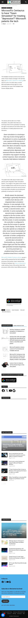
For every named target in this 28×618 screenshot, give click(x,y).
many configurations (20, 263)
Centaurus (8, 310)
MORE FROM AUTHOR (19, 325)
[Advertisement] (14, 40)
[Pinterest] (14, 56)
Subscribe (5, 601)
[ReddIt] (24, 56)
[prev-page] (2, 370)
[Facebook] (7, 56)
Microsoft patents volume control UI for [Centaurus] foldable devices (17, 348)
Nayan (4, 23)
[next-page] (5, 483)
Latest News (8, 5)
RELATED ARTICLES (7, 325)
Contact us (9, 613)
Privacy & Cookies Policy (7, 612)
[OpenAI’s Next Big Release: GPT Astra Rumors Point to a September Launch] (4, 550)
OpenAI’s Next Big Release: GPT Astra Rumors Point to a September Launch (17, 550)
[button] (26, 2)
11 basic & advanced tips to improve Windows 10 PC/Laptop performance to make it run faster (17, 471)
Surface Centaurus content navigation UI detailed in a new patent (17, 331)
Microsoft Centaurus (6, 311)
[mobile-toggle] (2, 2)
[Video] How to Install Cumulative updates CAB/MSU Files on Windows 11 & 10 (13, 446)
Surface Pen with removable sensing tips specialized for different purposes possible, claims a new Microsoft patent (17, 340)
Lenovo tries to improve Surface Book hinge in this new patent (17, 364)
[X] (11, 56)
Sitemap (14, 613)
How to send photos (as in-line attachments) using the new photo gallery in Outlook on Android (17, 455)
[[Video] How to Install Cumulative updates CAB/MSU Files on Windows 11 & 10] (14, 443)
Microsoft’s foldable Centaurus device (11, 257)
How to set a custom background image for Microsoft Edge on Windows (16, 463)
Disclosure (19, 613)
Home (2, 5)
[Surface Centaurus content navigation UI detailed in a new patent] (5, 331)
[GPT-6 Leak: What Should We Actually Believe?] (4, 564)
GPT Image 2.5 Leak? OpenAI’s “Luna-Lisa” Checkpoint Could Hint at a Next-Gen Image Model (14, 533)
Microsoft (22, 310)
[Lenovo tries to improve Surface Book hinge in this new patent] (5, 364)
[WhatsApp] (18, 56)
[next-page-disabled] (5, 370)
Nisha (4, 536)
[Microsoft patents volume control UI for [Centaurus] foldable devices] (5, 348)
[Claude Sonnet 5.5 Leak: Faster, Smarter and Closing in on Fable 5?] (4, 558)
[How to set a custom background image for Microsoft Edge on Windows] (4, 463)
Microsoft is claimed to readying (14, 80)
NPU (24, 613)
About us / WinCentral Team (19, 612)
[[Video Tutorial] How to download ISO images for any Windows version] (4, 478)
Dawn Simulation (15, 310)
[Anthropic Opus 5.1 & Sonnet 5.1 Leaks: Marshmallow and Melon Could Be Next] (4, 542)
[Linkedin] (21, 56)
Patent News (14, 5)
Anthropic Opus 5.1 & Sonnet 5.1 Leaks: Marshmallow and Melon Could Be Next (16, 542)
